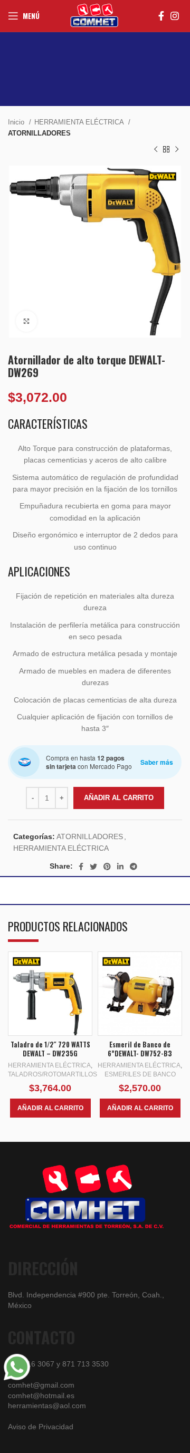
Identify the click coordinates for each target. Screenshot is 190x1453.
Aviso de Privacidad (40, 1426)
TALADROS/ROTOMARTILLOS (52, 1074)
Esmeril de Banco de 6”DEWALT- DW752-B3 (140, 1049)
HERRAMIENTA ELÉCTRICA (80, 122)
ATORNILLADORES (39, 133)
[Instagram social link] (174, 16)
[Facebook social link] (161, 16)
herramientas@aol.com (47, 1405)
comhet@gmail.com (41, 1385)
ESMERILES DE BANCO (140, 1074)
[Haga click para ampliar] (26, 321)
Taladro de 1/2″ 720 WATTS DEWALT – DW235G (50, 1049)
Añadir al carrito (119, 798)
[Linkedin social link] (120, 866)
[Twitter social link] (93, 866)
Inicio (17, 122)
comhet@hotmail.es (41, 1395)
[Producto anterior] (155, 150)
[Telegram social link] (133, 866)
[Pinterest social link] (107, 866)
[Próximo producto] (177, 150)
